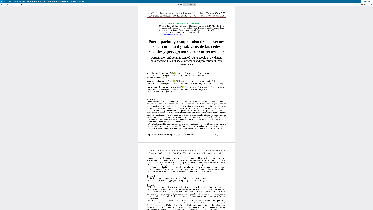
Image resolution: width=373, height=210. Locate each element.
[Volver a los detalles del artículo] (1, 1)
